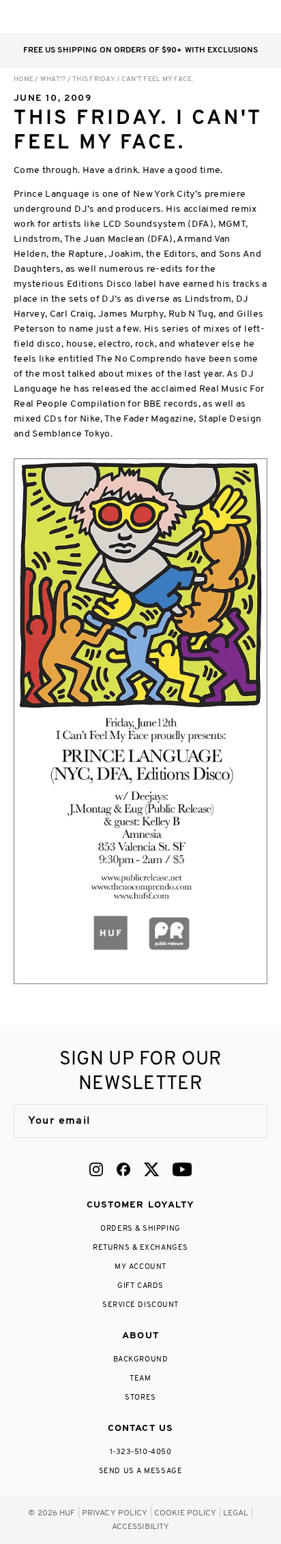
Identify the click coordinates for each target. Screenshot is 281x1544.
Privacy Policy (115, 1513)
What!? (53, 79)
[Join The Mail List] (243, 1121)
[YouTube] (182, 1169)
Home (23, 79)
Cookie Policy (185, 1513)
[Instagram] (96, 1169)
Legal (236, 1513)
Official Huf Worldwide (44, 16)
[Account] (205, 17)
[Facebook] (123, 1169)
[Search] (178, 17)
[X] (151, 1169)
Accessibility (141, 1527)
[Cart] (232, 17)
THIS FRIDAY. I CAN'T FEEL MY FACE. (133, 79)
